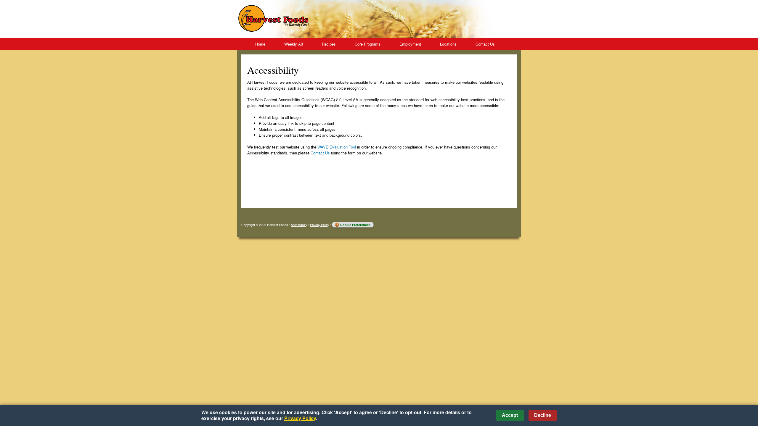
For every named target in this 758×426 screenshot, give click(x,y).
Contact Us (485, 44)
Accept (510, 415)
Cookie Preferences (355, 225)
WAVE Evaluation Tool (336, 147)
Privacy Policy (319, 224)
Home (260, 44)
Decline (542, 415)
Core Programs (367, 44)
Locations (448, 44)
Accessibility (299, 224)
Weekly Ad (293, 44)
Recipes (329, 44)
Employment (410, 44)
